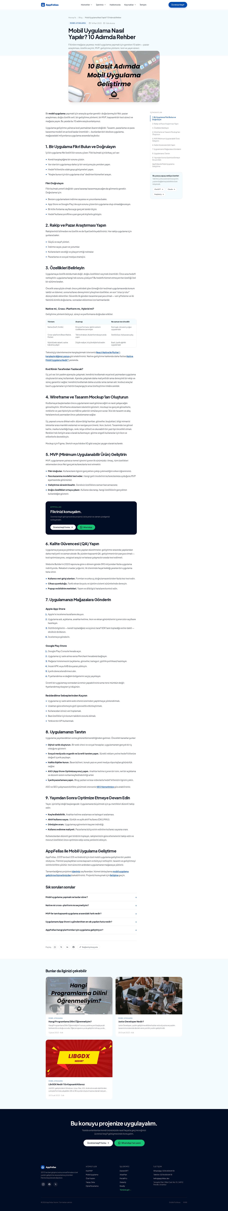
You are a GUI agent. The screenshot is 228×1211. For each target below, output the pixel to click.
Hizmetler (85, 4)
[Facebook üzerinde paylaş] (73, 947)
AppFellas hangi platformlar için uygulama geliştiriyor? (91, 929)
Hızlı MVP (89, 1171)
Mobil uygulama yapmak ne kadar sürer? (91, 897)
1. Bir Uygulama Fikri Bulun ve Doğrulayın (164, 118)
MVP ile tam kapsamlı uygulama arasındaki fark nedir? (91, 913)
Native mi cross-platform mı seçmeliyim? (91, 905)
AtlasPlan (123, 1174)
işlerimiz (76, 871)
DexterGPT (124, 1171)
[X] (55, 1184)
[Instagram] (43, 1184)
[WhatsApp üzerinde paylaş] (55, 947)
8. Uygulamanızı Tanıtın (161, 153)
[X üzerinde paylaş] (61, 947)
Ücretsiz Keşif (177, 4)
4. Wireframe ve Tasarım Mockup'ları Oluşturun (166, 133)
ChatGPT (157, 189)
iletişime (114, 875)
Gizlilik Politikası (174, 1202)
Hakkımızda (115, 4)
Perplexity (158, 194)
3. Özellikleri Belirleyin (160, 128)
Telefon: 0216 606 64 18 (162, 1174)
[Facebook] (49, 1184)
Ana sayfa (72, 17)
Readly (122, 1186)
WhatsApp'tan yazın (131, 1143)
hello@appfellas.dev (161, 1178)
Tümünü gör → (125, 1190)
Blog (80, 17)
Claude (170, 189)
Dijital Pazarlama (92, 1186)
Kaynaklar (129, 4)
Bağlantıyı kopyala (90, 947)
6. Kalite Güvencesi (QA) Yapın (163, 145)
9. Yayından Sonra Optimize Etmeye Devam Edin (166, 158)
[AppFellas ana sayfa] (50, 4)
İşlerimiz (100, 4)
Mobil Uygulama (92, 1174)
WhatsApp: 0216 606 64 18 (163, 1171)
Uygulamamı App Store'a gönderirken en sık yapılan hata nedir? (91, 921)
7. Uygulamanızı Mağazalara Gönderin (166, 149)
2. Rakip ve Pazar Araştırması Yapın (165, 124)
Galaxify (123, 1182)
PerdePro (123, 1178)
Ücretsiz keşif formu (61, 527)
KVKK (185, 1202)
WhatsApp (87, 527)
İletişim (143, 4)
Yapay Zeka (90, 1182)
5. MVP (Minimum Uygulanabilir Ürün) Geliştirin (166, 139)
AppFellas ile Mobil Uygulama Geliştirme (163, 165)
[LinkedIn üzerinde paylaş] (67, 947)
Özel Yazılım (90, 1178)
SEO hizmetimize (105, 786)
